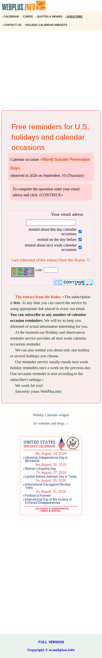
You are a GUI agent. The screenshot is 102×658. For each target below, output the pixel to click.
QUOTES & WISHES (49, 16)
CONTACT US (12, 24)
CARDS (27, 16)
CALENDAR (11, 16)
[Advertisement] (51, 72)
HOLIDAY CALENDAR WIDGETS (46, 24)
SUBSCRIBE (74, 16)
